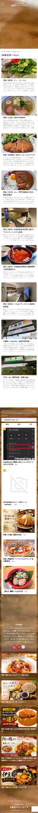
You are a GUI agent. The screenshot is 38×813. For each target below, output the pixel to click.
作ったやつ (10, 801)
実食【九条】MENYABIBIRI (14, 118)
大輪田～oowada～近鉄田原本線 (16, 341)
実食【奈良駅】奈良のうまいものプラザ (19, 155)
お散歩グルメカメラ (19, 5)
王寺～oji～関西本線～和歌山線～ (16, 377)
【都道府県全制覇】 (19, 804)
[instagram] (15, 647)
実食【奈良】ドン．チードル (14, 80)
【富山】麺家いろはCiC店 (13, 591)
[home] (23, 647)
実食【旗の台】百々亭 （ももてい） (14, 702)
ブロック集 (18, 801)
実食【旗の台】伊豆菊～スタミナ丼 (13, 787)
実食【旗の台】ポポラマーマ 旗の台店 (14, 675)
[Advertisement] (19, 29)
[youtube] (19, 647)
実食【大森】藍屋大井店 (12, 535)
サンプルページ (26, 801)
